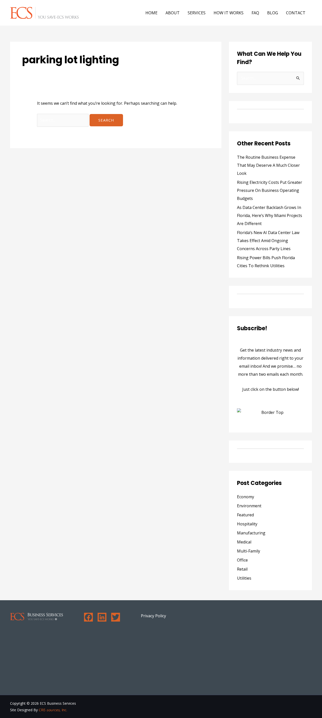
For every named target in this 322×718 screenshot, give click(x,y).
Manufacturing (251, 533)
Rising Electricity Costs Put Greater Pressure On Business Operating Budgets (269, 190)
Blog (272, 13)
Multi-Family (248, 551)
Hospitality (247, 524)
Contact (295, 13)
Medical (244, 542)
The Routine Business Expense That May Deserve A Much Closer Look (268, 165)
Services (197, 13)
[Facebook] (88, 617)
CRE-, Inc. (53, 709)
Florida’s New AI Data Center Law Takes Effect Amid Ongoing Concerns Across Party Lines (268, 240)
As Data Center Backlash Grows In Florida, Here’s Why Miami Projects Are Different (269, 215)
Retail (242, 569)
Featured (245, 515)
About (173, 13)
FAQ (255, 13)
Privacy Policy (153, 616)
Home (151, 13)
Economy (245, 497)
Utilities (244, 578)
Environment (249, 506)
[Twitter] (115, 617)
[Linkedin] (102, 617)
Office (242, 560)
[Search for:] (63, 120)
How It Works (229, 13)
